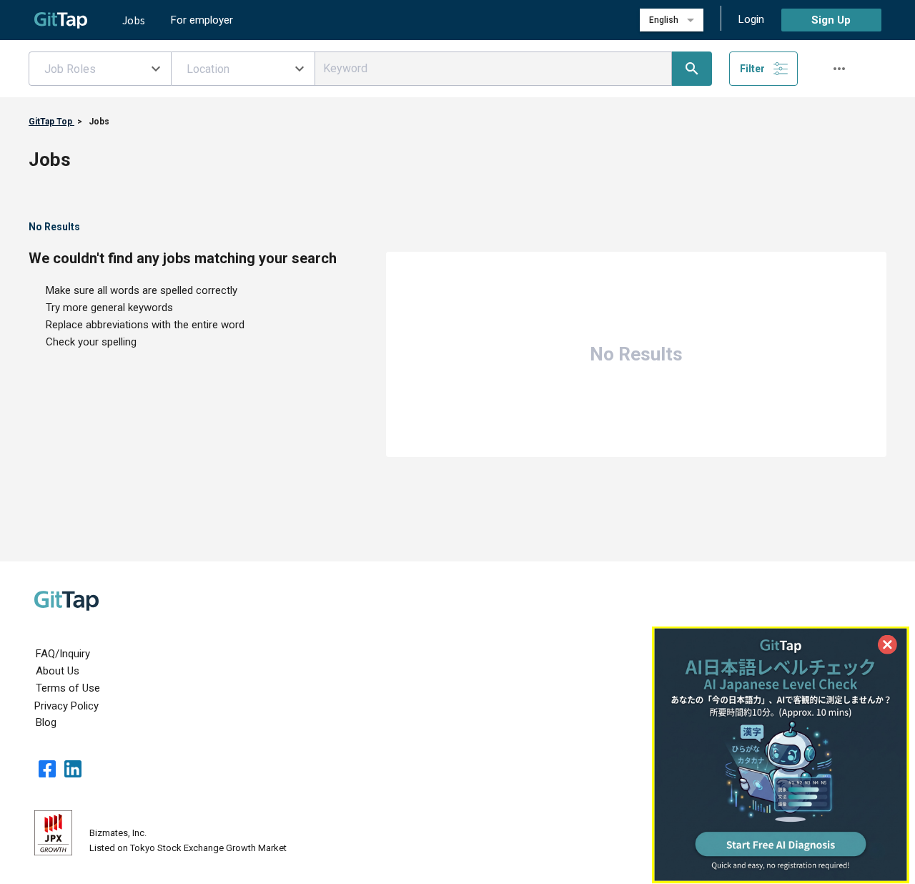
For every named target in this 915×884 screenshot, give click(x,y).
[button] (100, 68)
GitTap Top (51, 122)
